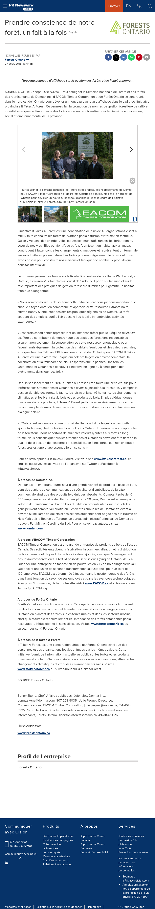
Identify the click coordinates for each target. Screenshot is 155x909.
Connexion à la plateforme (127, 842)
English (73, 32)
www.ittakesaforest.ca (110, 459)
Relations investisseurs (57, 864)
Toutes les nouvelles (131, 836)
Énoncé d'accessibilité (94, 852)
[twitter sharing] (116, 58)
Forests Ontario (30, 767)
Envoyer (114, 6)
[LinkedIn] (7, 863)
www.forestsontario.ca (107, 623)
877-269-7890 (18, 842)
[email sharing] (146, 58)
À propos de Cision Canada (93, 838)
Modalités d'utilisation (18, 907)
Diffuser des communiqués (51, 850)
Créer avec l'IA (52, 844)
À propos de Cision (93, 844)
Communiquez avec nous (21, 854)
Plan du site (94, 907)
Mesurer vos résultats (56, 856)
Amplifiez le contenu (55, 860)
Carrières (86, 848)
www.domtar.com (30, 528)
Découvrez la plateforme (58, 836)
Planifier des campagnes (58, 840)
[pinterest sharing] (139, 58)
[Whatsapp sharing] (131, 58)
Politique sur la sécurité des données (59, 907)
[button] (77, 155)
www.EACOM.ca (97, 583)
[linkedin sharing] (123, 58)
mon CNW (124, 848)
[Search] (150, 6)
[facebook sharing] (108, 58)
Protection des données (133, 852)
